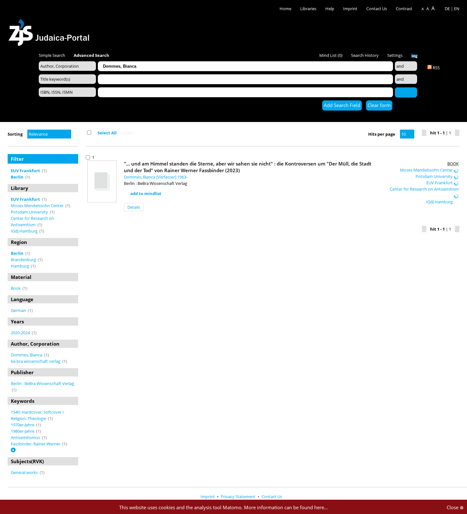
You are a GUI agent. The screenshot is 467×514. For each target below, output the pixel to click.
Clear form (379, 105)
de (447, 8)
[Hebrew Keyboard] (414, 56)
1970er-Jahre (23, 425)
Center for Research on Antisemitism (424, 189)
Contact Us (377, 8)
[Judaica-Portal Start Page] (50, 31)
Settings (395, 55)
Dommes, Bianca (27, 355)
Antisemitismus (26, 437)
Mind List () (330, 55)
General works (25, 472)
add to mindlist (145, 193)
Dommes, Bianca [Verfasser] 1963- (155, 177)
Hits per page (381, 134)
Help (329, 8)
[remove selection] (76, 170)
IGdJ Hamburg (24, 231)
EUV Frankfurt (440, 183)
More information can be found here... (286, 507)
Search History (365, 55)
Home (285, 8)
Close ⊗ (455, 507)
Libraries (308, 8)
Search (406, 92)
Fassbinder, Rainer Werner (36, 444)
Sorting (15, 134)
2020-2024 (21, 332)
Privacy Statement (238, 496)
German (19, 310)
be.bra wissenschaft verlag (36, 361)
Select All (107, 133)
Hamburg (20, 266)
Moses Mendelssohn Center (37, 205)
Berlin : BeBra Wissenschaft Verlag (42, 383)
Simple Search (52, 55)
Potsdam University (30, 212)
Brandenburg (24, 259)
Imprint (350, 8)
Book (16, 288)
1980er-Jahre (23, 431)
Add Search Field (342, 105)
